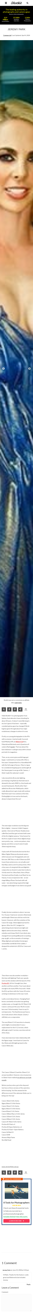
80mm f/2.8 (19, 742)
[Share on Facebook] (9, 709)
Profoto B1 (5, 983)
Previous (3, 368)
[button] (27, 3)
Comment (5, 1292)
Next (29, 368)
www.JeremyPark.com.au (10, 1167)
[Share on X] (4, 709)
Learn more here (15, 1221)
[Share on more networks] (20, 709)
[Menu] (6, 3)
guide (12, 747)
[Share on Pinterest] (15, 709)
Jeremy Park (6, 1270)
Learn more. (18, 703)
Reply (28, 1284)
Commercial (7, 35)
